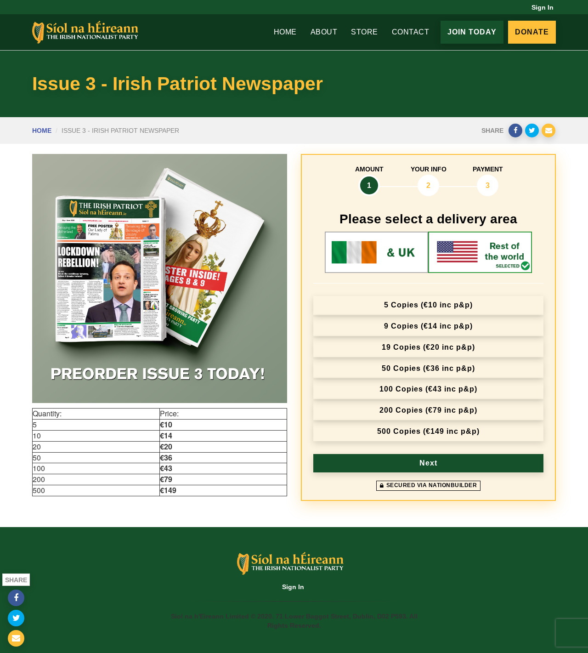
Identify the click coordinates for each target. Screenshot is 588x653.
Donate (532, 32)
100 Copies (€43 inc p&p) (428, 389)
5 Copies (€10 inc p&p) (428, 305)
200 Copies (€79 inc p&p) (428, 410)
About (324, 32)
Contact (411, 32)
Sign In (542, 7)
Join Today (472, 32)
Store (364, 32)
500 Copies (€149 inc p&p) (428, 431)
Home (285, 32)
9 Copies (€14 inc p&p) (428, 326)
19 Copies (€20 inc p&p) (428, 347)
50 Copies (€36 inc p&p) (428, 368)
